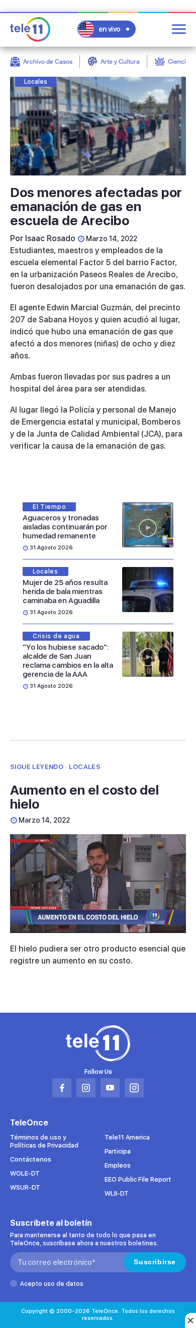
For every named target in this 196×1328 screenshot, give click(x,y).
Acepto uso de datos (51, 1283)
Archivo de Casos (47, 61)
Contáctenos (30, 1159)
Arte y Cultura (120, 61)
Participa (118, 1151)
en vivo (110, 29)
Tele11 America (127, 1137)
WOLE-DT (25, 1173)
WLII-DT (117, 1193)
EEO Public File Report (138, 1179)
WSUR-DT (25, 1187)
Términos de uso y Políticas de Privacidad (44, 1141)
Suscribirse (155, 1262)
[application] (98, 883)
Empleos (118, 1165)
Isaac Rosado (50, 238)
